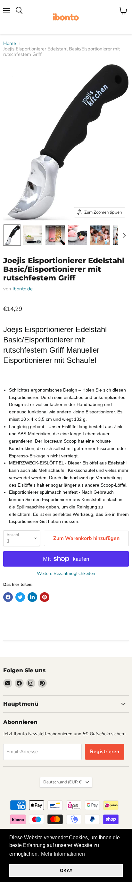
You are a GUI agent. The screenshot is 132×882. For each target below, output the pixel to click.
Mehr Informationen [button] (63, 854)
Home (9, 43)
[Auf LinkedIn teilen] (32, 597)
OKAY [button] (66, 870)
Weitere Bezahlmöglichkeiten (66, 573)
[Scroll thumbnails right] (123, 235)
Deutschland (63, 782)
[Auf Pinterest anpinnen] (44, 597)
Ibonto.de (22, 289)
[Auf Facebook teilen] (8, 597)
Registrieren (104, 751)
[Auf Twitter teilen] (20, 597)
